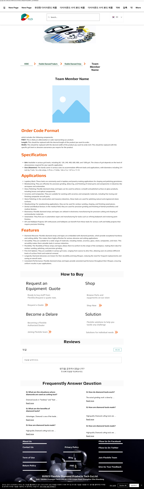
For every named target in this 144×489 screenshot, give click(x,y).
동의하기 (134, 485)
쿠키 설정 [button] (113, 485)
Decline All (122, 485)
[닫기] (141, 485)
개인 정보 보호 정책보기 (48, 486)
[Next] (35, 64)
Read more (30, 403)
